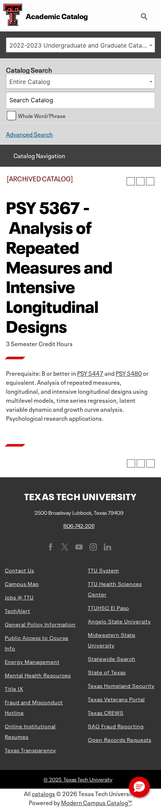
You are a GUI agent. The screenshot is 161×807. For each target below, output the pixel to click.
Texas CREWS (106, 712)
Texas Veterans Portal (116, 698)
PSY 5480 (129, 372)
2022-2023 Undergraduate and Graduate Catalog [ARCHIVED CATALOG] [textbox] (82, 45)
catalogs (43, 793)
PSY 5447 (90, 372)
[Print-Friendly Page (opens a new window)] (140, 181)
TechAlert (17, 610)
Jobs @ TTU (19, 597)
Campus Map (22, 583)
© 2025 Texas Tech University (77, 779)
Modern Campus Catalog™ (96, 802)
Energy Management (32, 661)
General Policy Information (40, 624)
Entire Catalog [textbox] (29, 81)
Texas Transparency (30, 749)
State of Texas (107, 671)
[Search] (147, 100)
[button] (139, 787)
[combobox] (80, 44)
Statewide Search (112, 658)
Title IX (14, 688)
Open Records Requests (119, 739)
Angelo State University (119, 621)
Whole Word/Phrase (42, 115)
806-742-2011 (78, 525)
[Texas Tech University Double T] (11, 15)
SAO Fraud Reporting (116, 725)
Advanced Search (29, 133)
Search (145, 13)
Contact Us (19, 570)
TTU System (103, 570)
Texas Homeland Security (121, 685)
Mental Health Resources (38, 674)
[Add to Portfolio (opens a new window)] (131, 181)
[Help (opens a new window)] (150, 181)
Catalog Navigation (39, 155)
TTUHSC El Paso (108, 607)
